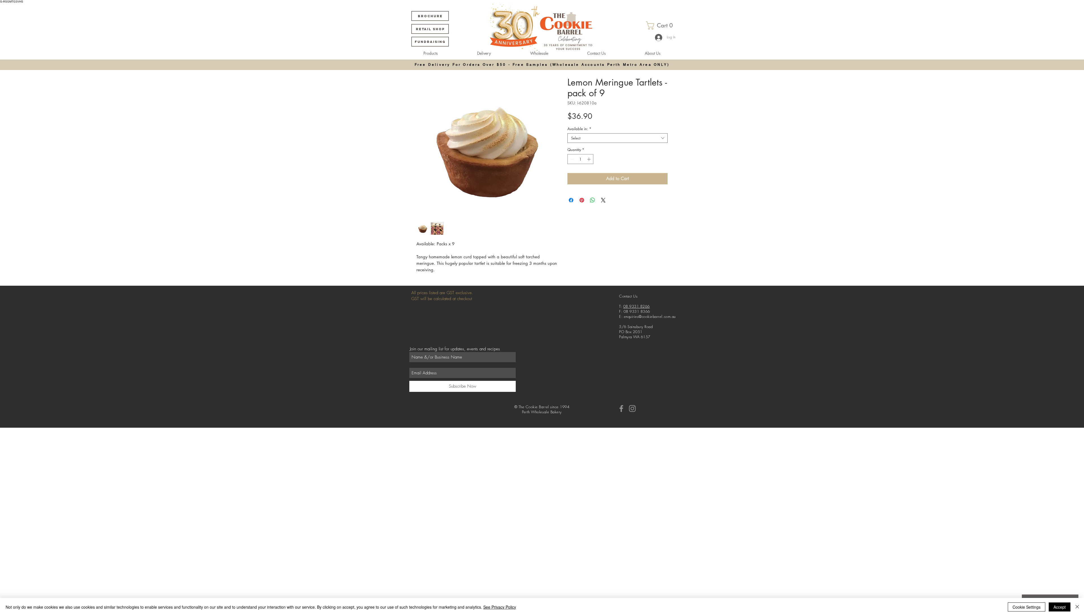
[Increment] (589, 159)
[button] (662, 25)
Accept (1060, 607)
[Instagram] (632, 408)
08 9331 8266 (636, 306)
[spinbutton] (580, 159)
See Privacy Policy (499, 607)
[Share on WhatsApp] (592, 200)
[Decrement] (571, 159)
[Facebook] (621, 408)
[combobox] (617, 138)
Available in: (579, 128)
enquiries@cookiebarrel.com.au (650, 316)
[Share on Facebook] (571, 200)
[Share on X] (603, 200)
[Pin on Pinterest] (581, 200)
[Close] (1077, 606)
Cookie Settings (1027, 607)
